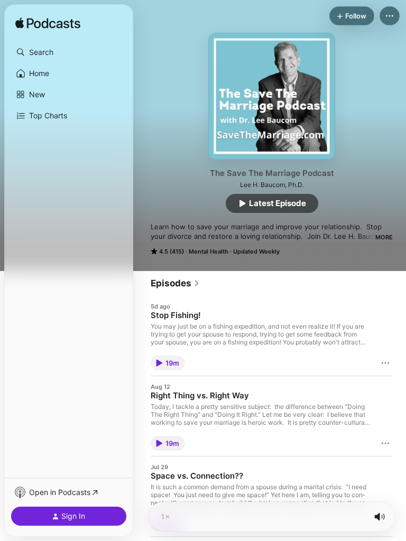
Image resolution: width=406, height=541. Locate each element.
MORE (384, 237)
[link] (175, 283)
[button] (69, 52)
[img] (47, 23)
